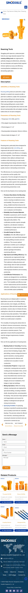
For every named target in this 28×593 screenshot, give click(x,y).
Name (4, 439)
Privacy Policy (10, 587)
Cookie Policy (18, 587)
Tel (3, 450)
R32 (18, 119)
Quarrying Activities (9, 405)
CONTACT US (24, 294)
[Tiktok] (21, 590)
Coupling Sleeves (7, 522)
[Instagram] (17, 590)
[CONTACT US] (19, 295)
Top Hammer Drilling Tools (13, 11)
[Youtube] (14, 590)
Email (3, 444)
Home (4, 11)
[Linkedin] (6, 590)
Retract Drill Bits (21, 494)
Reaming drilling (5, 91)
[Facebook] (10, 590)
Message (4, 455)
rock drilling (17, 148)
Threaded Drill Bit (7, 494)
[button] (25, 7)
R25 (10, 119)
